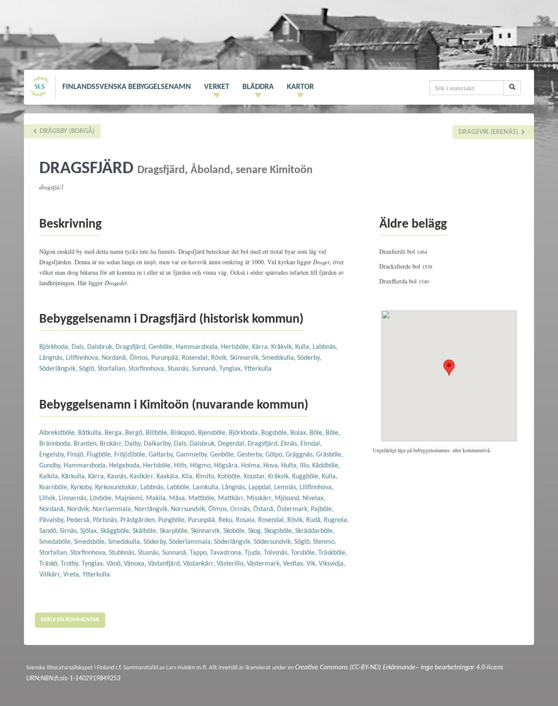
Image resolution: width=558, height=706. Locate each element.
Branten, (87, 443)
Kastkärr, (143, 476)
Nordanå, (115, 358)
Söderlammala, (191, 542)
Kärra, (261, 347)
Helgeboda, (126, 465)
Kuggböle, (307, 476)
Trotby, (71, 563)
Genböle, (162, 347)
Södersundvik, (274, 542)
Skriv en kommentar (70, 620)
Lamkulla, (207, 487)
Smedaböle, (56, 542)
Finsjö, (77, 454)
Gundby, (51, 465)
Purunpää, (166, 358)
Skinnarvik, (246, 358)
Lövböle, (102, 498)
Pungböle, (173, 520)
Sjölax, (90, 531)
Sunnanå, (205, 368)
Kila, (189, 476)
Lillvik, (49, 498)
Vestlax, (294, 563)
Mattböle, (203, 498)
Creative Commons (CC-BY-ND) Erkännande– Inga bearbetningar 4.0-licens (399, 667)
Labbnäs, (325, 347)
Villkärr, (51, 574)
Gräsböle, (329, 454)
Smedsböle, (91, 542)
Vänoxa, (136, 563)
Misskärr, (261, 498)
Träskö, (50, 563)
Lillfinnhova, (84, 358)
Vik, (312, 563)
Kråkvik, (283, 347)
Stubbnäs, (123, 552)
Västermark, (265, 563)
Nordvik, (79, 509)
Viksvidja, (332, 563)
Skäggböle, (116, 531)
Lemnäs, (286, 487)
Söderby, (309, 358)
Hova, (272, 465)
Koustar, (256, 476)
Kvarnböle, (55, 487)
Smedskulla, (279, 358)
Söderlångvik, (59, 368)
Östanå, (265, 509)
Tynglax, (231, 368)
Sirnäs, (70, 531)
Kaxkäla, (169, 476)
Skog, (256, 531)
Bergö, (135, 433)
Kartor (300, 87)
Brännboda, (56, 443)
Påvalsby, (53, 520)
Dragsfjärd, (132, 347)
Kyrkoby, (83, 487)
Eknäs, (290, 443)
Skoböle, (235, 531)
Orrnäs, (241, 509)
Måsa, (178, 498)
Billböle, (158, 433)
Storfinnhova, (148, 368)
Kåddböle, (326, 465)
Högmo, (202, 465)
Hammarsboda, (198, 347)
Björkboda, (55, 347)
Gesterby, (251, 454)
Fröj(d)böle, (131, 454)
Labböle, (180, 487)
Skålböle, (146, 531)
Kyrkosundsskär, (117, 487)
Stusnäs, (179, 368)
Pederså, (80, 520)
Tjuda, (254, 552)
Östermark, (294, 509)
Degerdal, (233, 443)
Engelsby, (53, 454)
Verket (216, 87)
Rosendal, (196, 358)
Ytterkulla (258, 368)
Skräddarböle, (314, 531)
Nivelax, (314, 498)
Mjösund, (289, 498)
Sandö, (49, 531)
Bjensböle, (213, 433)
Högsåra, (227, 465)
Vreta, (72, 574)
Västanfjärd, (165, 563)
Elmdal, (311, 443)
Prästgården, (139, 520)
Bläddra (258, 87)
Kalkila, (50, 476)
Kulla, (304, 347)
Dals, (79, 347)
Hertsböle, (236, 347)
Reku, (227, 520)
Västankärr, (200, 563)
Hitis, (182, 465)
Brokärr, (112, 443)
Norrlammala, (113, 509)
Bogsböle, (275, 433)
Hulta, (290, 465)
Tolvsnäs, (277, 552)
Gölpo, (275, 454)
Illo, (306, 465)
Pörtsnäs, (106, 520)
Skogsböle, (279, 531)
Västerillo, (232, 563)
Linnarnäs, (74, 498)
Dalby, (134, 443)
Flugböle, (100, 454)
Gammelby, (193, 454)
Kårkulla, (74, 476)
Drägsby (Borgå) (66, 131)
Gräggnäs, (301, 454)
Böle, (318, 433)
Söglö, (88, 368)
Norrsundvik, (189, 509)
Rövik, (220, 358)
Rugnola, (336, 520)
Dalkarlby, (159, 443)
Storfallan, (113, 368)
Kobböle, (231, 476)
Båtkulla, (91, 433)
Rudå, (315, 520)
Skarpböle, (175, 531)
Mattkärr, (232, 498)
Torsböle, (304, 552)
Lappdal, (261, 487)
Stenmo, (324, 542)
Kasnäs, (118, 476)
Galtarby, (162, 454)
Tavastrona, (227, 552)
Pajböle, (322, 509)
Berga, (115, 433)
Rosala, (247, 520)
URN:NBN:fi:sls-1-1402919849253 (73, 678)
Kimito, (207, 476)
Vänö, (115, 563)
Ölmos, (140, 358)
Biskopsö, (184, 433)
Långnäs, (52, 358)
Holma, (252, 465)
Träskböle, (332, 552)
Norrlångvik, (152, 509)
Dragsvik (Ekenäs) (489, 132)
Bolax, (300, 433)
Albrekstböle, (58, 433)
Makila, (157, 498)
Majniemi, (130, 498)
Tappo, (200, 552)
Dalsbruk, (101, 347)
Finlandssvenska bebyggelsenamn (126, 87)
